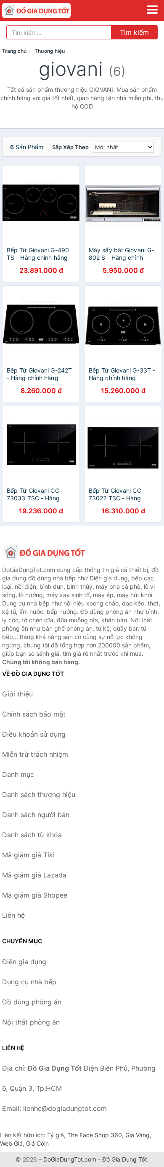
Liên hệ (13, 915)
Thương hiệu (49, 51)
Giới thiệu (17, 694)
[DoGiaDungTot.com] (50, 10)
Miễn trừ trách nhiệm (35, 754)
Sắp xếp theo (70, 147)
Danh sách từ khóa (32, 835)
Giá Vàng (137, 1135)
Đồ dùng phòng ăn (31, 1002)
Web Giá (11, 1143)
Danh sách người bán (35, 814)
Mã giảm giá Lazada (34, 875)
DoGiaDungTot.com (69, 1159)
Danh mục (18, 774)
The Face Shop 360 (94, 1135)
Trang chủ (14, 51)
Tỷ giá (55, 1135)
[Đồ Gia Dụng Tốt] (44, 552)
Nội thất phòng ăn (31, 1022)
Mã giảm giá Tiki (28, 855)
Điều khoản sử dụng (34, 734)
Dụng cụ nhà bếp (29, 982)
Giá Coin (37, 1143)
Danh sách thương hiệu (38, 794)
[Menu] (152, 9)
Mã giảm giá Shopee (34, 895)
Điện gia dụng (24, 961)
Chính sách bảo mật (34, 714)
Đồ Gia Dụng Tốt (124, 1159)
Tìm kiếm (134, 32)
